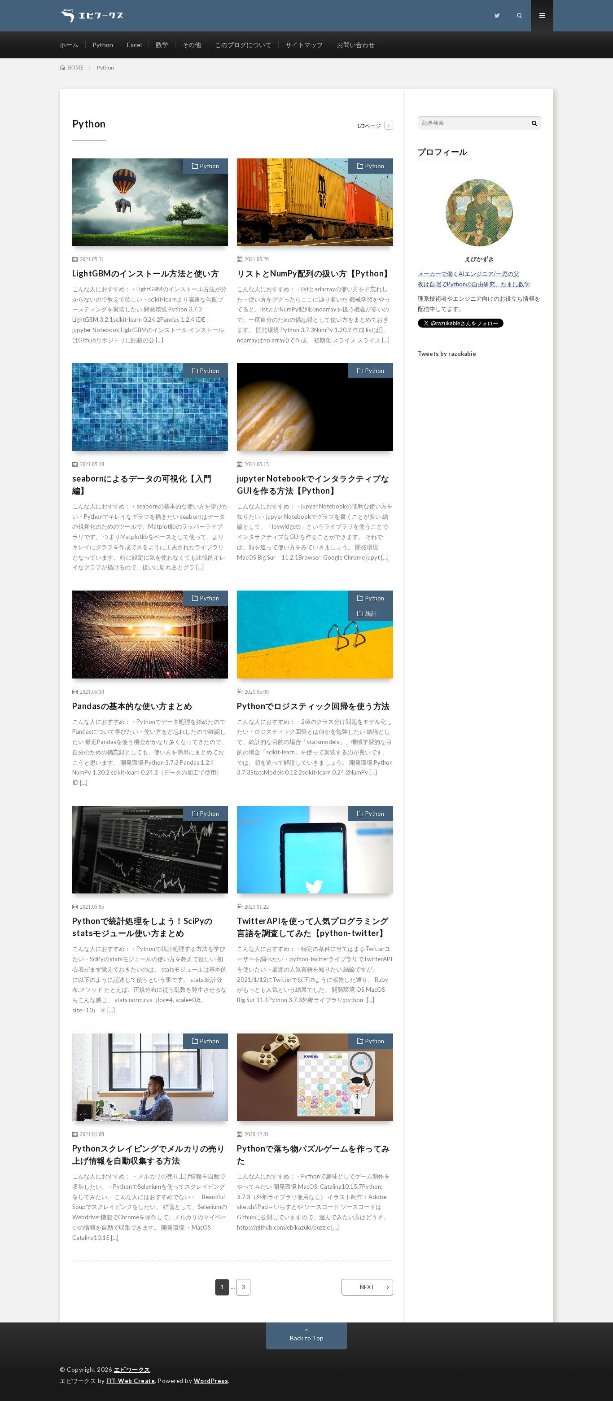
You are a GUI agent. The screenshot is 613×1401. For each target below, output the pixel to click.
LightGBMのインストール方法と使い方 (145, 273)
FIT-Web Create (130, 1380)
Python (102, 44)
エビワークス (132, 1369)
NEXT (367, 1287)
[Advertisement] (479, 511)
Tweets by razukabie (447, 353)
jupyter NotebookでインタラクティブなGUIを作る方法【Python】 (313, 484)
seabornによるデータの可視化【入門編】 (142, 484)
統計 (371, 613)
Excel (134, 44)
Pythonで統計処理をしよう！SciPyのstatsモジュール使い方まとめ (142, 927)
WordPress (211, 1380)
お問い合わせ (356, 44)
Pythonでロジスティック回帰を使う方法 (313, 706)
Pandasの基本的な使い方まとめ (132, 706)
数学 (162, 44)
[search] (534, 123)
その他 (191, 44)
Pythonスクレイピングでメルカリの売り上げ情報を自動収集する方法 (148, 1154)
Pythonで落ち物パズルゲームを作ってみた (313, 1154)
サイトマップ (304, 44)
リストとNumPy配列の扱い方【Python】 (314, 273)
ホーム (69, 44)
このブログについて (243, 44)
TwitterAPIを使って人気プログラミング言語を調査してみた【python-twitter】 (313, 927)
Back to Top (307, 1338)
